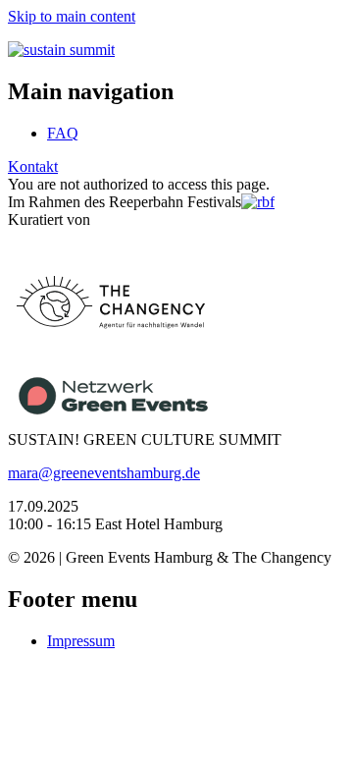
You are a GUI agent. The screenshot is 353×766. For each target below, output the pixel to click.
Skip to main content (71, 16)
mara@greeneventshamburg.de (104, 473)
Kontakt (33, 166)
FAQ (62, 133)
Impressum (81, 640)
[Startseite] (61, 49)
